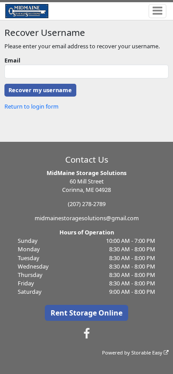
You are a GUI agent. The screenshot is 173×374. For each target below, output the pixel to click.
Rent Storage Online (86, 313)
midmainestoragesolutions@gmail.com (87, 218)
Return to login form (31, 106)
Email (12, 60)
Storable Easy (147, 352)
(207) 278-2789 (87, 204)
